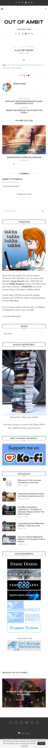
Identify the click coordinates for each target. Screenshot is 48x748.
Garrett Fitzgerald (12, 179)
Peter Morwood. (14, 316)
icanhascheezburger (24, 65)
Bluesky (42, 307)
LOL (9, 65)
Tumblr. (31, 310)
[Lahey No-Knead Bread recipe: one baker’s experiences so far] (9, 497)
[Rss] (31, 2)
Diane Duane (19, 84)
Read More (24, 746)
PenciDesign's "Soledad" (39, 739)
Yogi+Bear (6, 68)
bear (14, 65)
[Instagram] (22, 2)
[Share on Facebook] (22, 75)
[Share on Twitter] (24, 76)
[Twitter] (19, 3)
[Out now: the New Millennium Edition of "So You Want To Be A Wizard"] (9, 540)
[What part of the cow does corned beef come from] (9, 483)
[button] (4, 145)
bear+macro (38, 65)
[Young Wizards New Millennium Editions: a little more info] (9, 526)
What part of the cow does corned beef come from (29, 481)
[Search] (46, 9)
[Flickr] (25, 2)
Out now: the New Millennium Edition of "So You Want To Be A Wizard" (31, 539)
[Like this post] (20, 75)
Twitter (12, 307)
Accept (41, 743)
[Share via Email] (28, 75)
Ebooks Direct (39, 424)
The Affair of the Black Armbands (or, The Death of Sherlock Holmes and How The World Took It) (31, 510)
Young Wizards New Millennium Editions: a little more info (31, 524)
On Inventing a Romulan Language (24, 157)
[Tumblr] (28, 2)
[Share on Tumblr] (26, 75)
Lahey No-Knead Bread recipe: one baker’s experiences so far (31, 495)
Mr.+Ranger (17, 68)
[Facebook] (16, 2)
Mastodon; (10, 310)
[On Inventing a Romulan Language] (24, 139)
